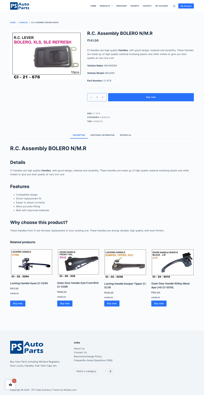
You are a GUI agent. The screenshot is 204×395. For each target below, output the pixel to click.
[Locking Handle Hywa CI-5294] (31, 263)
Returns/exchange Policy (88, 356)
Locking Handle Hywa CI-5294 (29, 283)
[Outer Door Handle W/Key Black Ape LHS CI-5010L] (172, 263)
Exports (135, 6)
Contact (147, 6)
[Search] (174, 6)
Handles (105, 117)
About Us (79, 348)
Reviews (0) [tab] (125, 135)
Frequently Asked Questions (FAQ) (93, 360)
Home (93, 6)
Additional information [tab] (102, 135)
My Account (186, 6)
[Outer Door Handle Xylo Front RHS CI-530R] (78, 263)
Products (105, 6)
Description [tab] (79, 135)
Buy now (151, 97)
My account (161, 6)
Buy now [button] (17, 303)
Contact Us (80, 352)
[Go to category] (110, 371)
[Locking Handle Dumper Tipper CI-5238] (125, 263)
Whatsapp (121, 6)
